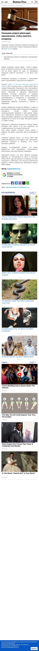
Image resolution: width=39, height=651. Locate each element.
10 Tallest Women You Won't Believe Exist (17, 357)
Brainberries (19, 221)
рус (6, 2)
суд (28, 187)
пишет (10, 49)
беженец (23, 187)
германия (8, 187)
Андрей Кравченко (13, 169)
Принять (34, 648)
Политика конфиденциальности (10, 647)
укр (2, 2)
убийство (16, 187)
